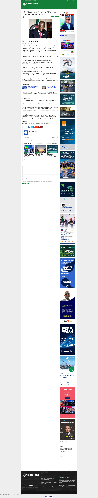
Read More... (31, 485)
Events (51, 7)
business (26, 123)
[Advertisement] (68, 464)
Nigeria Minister (37, 123)
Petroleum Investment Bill (26, 124)
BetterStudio (74, 492)
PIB (32, 124)
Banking (41, 476)
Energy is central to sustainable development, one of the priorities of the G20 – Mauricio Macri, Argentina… (67, 481)
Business (27, 7)
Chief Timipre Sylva (31, 123)
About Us (61, 7)
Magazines (56, 7)
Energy (40, 7)
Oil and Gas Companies (49, 123)
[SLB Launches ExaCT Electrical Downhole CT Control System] (44, 87)
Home (23, 7)
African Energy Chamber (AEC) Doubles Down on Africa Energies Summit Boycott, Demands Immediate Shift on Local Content (67, 486)
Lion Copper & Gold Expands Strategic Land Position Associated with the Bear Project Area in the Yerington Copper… (48, 487)
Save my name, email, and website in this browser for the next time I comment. (37, 181)
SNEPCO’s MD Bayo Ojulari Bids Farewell (65, 477)
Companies (34, 0)
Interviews (46, 7)
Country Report (34, 7)
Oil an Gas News (43, 123)
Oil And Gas (56, 16)
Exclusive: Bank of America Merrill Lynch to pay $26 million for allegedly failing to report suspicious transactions (48, 478)
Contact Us (67, 7)
